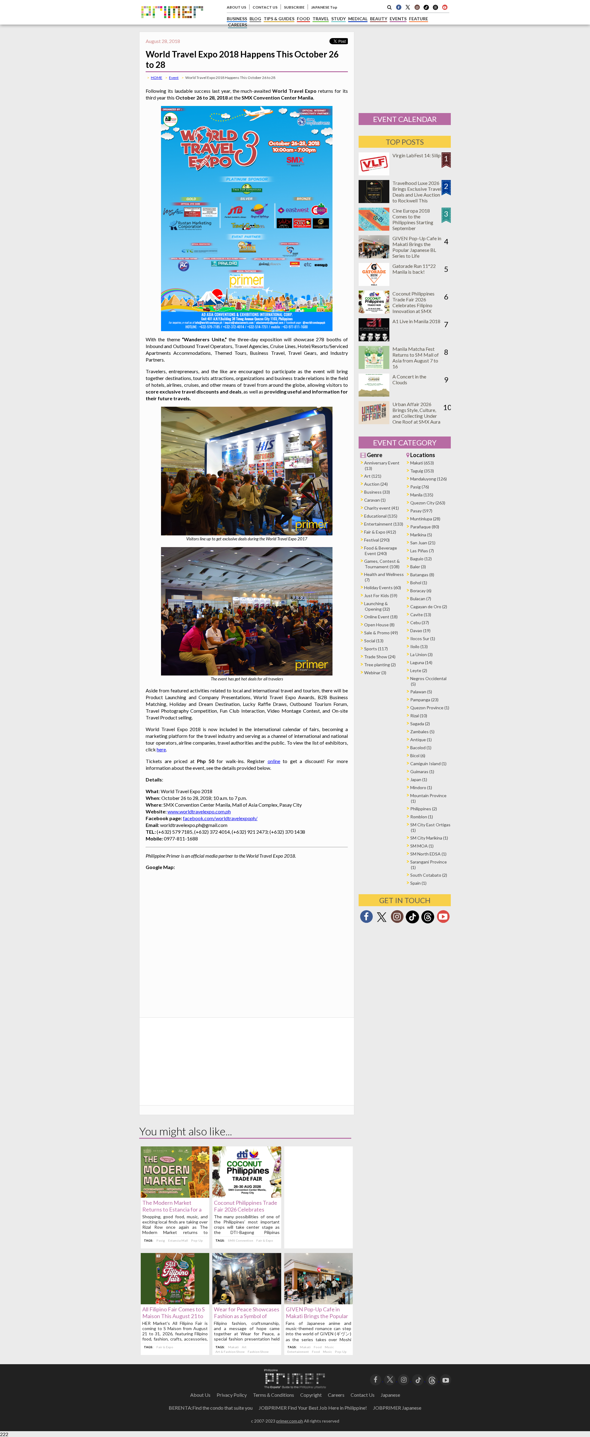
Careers (336, 1395)
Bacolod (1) (420, 747)
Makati (233, 1347)
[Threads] (427, 923)
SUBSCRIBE (294, 7)
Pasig (160, 1240)
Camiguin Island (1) (428, 763)
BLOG (255, 18)
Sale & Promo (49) (381, 632)
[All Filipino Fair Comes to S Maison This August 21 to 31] (175, 1302)
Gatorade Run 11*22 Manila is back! (414, 269)
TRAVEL (321, 18)
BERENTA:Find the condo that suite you (211, 1408)
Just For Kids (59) (380, 595)
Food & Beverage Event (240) (380, 550)
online (274, 761)
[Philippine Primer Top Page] (172, 22)
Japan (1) (418, 779)
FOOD (303, 18)
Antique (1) (421, 739)
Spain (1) (418, 883)
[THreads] (435, 9)
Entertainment (298, 1351)
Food (318, 1347)
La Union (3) (421, 654)
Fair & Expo (264, 1240)
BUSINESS (237, 18)
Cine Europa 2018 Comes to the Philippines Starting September (412, 219)
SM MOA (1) (422, 845)
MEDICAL (358, 18)
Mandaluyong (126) (428, 478)
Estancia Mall (178, 1240)
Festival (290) (377, 539)
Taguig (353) (422, 470)
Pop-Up (197, 1240)
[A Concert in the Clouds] (374, 394)
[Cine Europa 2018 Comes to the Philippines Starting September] (374, 229)
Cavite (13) (420, 614)
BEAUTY (378, 18)
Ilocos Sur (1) (422, 638)
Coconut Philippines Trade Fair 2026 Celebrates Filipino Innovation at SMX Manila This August (413, 305)
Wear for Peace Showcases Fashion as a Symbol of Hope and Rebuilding (246, 1316)
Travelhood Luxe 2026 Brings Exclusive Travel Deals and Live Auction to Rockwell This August (416, 194)
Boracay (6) (420, 590)
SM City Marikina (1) (429, 837)
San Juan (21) (422, 542)
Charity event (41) (381, 508)
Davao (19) (420, 630)
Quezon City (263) (427, 502)
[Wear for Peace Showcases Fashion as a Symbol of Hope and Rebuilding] (246, 1302)
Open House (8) (379, 624)
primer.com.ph (289, 1420)
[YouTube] (445, 1379)
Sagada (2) (420, 723)
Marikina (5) (421, 534)
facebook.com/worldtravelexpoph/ (220, 818)
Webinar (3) (375, 672)
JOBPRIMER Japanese (397, 1408)
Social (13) (374, 640)
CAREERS (237, 24)
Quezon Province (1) (429, 707)
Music (329, 1347)
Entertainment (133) (383, 524)
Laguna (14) (421, 662)
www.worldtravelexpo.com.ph (199, 811)
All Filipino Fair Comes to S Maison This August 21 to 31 (173, 1316)
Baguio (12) (421, 558)
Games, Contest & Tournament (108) (382, 563)
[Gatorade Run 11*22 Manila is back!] (374, 284)
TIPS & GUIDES (279, 18)
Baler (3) (418, 566)
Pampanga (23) (424, 699)
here (161, 749)
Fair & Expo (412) (380, 531)
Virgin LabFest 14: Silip (416, 155)
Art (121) (372, 476)
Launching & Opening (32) (377, 606)
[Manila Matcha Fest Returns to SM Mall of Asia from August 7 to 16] (374, 367)
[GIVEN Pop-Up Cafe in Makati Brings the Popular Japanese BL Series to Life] (318, 1302)
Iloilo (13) (419, 646)
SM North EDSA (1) (428, 853)
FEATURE (418, 18)
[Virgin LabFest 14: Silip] (374, 173)
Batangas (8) (422, 574)
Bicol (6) (417, 755)
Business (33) (377, 492)
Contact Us (363, 1395)
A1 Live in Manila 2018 (416, 321)
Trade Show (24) (379, 656)
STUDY (338, 18)
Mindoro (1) (421, 787)
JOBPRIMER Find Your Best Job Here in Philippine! (313, 1408)
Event (174, 77)
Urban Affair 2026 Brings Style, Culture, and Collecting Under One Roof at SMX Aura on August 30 (416, 415)
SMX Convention (240, 1240)
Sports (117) (376, 648)
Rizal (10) (418, 715)
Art (244, 1347)
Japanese (390, 1395)
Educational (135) (380, 516)
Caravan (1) (375, 500)
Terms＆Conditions (273, 1395)
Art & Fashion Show (230, 1351)
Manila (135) (421, 494)
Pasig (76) (419, 486)
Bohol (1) (418, 582)
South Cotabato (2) (428, 875)
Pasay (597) (421, 510)
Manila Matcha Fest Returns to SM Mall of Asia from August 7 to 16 (415, 357)
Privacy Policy (232, 1395)
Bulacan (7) (420, 598)
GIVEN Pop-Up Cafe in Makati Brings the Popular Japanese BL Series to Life (317, 1316)
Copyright (311, 1395)
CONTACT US (265, 7)
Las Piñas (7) (422, 550)
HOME (156, 77)
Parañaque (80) (424, 526)
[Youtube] (445, 7)
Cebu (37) (419, 622)
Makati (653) (422, 462)
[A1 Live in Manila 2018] (374, 339)
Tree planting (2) (380, 664)
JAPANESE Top (324, 7)
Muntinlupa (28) (425, 518)
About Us (200, 1395)
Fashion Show (258, 1351)
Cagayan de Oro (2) (428, 606)
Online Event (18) (381, 616)
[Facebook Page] (398, 7)
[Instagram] (417, 7)
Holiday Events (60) (382, 587)
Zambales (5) (422, 731)
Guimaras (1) (422, 771)
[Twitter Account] (408, 7)
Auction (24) (376, 484)
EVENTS (398, 18)
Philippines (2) (423, 808)
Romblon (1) (421, 816)
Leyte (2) (418, 670)
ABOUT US (236, 7)
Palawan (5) (421, 691)
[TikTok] (426, 9)
